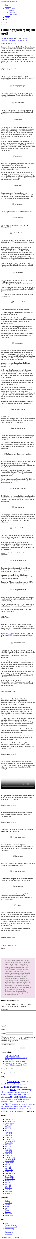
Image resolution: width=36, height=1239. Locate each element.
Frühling (6, 1086)
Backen (7, 1201)
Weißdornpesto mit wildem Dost (15, 1061)
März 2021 (8, 1189)
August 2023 (9, 1143)
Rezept (7, 1210)
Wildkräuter (12, 12)
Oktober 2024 (9, 1123)
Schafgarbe (17, 1099)
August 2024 (9, 1125)
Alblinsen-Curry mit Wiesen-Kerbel (16, 1063)
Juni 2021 (8, 1184)
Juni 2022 (8, 1166)
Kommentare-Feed (11, 1227)
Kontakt (7, 17)
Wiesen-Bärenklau (7, 1109)
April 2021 (8, 1188)
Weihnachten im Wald (12, 1056)
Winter (30, 1111)
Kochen (7, 1204)
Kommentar (4, 1009)
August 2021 (9, 1180)
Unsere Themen (10, 8)
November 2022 (10, 1159)
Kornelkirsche (18, 1094)
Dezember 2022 (10, 1157)
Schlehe (10, 1101)
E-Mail (3, 1029)
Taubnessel (31, 1104)
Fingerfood (22, 1084)
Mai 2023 (8, 1148)
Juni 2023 (8, 1146)
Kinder (4, 1092)
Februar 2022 (9, 1170)
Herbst (13, 1089)
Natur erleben (13, 14)
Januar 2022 (8, 1171)
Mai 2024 (8, 1130)
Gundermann (23, 1087)
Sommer (6, 1103)
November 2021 (10, 1175)
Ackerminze (3, 1081)
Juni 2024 (8, 1128)
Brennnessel (13, 1081)
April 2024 (8, 1132)
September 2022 (10, 1162)
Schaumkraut (4, 1101)
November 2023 (10, 1141)
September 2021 (10, 1179)
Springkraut (24, 1104)
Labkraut (26, 1094)
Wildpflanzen (13, 40)
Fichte (16, 1084)
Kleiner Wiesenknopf (13, 1092)
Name (3, 1026)
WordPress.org (9, 1229)
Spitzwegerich (16, 1104)
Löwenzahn (5, 1097)
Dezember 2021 (10, 1173)
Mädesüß (13, 1097)
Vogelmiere (8, 1106)
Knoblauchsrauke (7, 1094)
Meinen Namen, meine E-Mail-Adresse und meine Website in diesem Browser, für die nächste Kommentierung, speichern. (18, 1039)
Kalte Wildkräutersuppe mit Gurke (15, 1065)
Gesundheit (8, 1203)
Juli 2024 (8, 1127)
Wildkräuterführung (18, 1111)
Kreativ (7, 1206)
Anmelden (8, 1223)
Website (3, 1033)
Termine (7, 16)
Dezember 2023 (10, 1139)
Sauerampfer (9, 1099)
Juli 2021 (8, 1182)
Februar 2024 (9, 1136)
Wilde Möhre (6, 1111)
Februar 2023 (9, 1153)
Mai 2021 (8, 1186)
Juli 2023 (8, 1145)
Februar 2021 (9, 1191)
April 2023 (8, 1150)
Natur (25, 38)
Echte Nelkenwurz (7, 1084)
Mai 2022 (8, 1168)
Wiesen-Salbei (27, 1109)
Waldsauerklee (17, 1107)
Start (6, 5)
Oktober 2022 (9, 1161)
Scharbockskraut (27, 1099)
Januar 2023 (8, 1155)
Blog (6, 19)
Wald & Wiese (8, 38)
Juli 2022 (8, 1164)
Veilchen (3, 1106)
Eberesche (32, 1081)
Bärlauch (23, 1082)
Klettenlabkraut (24, 1092)
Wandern (11, 10)
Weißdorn (26, 1107)
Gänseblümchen (5, 1090)
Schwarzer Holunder (19, 1101)
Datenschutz (9, 1232)
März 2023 (8, 1152)
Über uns (8, 7)
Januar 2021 (8, 1193)
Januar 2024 (8, 1137)
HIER (3, 294)
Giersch (15, 1086)
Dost (28, 1081)
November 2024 (10, 1121)
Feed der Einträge (10, 1225)
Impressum (8, 1234)
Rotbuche (28, 1097)
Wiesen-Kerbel (18, 1109)
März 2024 (8, 1134)
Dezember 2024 (10, 1119)
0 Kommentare (23, 40)
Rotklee (3, 1099)
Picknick (21, 1096)
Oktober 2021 (9, 1177)
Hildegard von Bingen (24, 1090)
